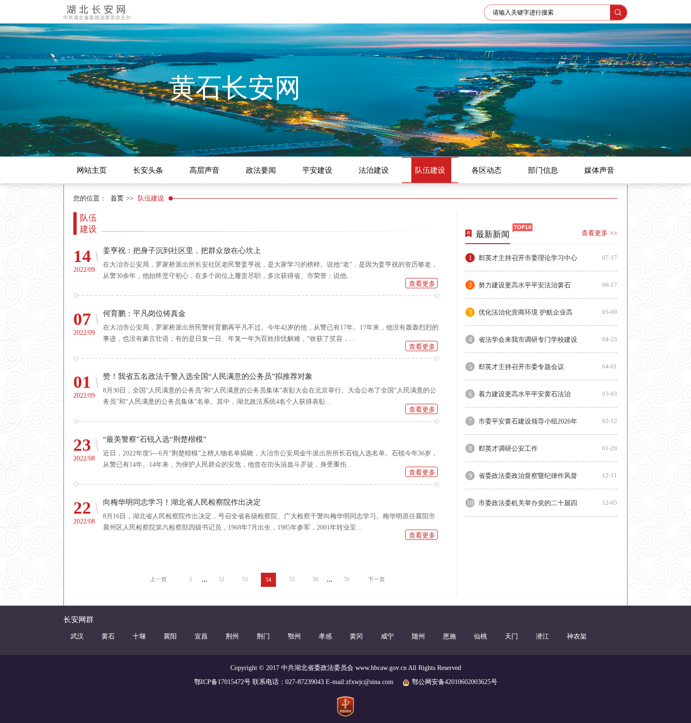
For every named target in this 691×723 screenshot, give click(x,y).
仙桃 (480, 636)
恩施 (449, 636)
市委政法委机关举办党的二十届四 (528, 503)
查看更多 (422, 283)
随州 (418, 636)
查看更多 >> (599, 233)
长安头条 (148, 170)
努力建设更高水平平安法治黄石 (525, 285)
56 (315, 579)
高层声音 (204, 170)
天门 (511, 636)
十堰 (139, 636)
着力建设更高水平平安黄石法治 (525, 394)
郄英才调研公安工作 (508, 448)
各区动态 (486, 170)
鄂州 (294, 636)
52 (221, 579)
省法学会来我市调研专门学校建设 (528, 339)
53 (245, 579)
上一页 (158, 579)
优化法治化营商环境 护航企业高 (526, 312)
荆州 (232, 636)
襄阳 (170, 636)
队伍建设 (430, 170)
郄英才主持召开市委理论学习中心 (528, 258)
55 (292, 579)
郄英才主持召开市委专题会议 (521, 366)
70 (346, 579)
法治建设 (374, 170)
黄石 (108, 636)
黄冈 (356, 636)
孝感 (325, 636)
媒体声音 (599, 170)
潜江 (542, 636)
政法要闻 (261, 170)
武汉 (77, 636)
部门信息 (543, 170)
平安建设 (317, 170)
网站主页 (92, 170)
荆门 (263, 636)
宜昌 (201, 636)
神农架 (577, 636)
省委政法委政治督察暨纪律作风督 (528, 475)
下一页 (376, 579)
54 (268, 580)
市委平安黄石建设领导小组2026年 (528, 421)
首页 (117, 198)
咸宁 (387, 636)
